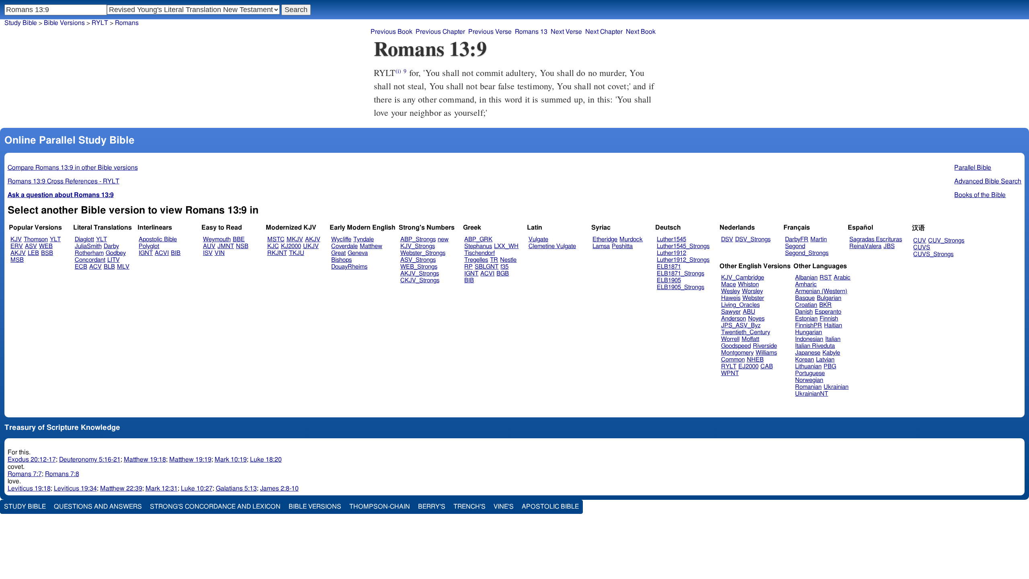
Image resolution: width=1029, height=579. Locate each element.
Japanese (807, 353)
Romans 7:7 (25, 474)
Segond (795, 246)
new (443, 239)
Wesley (730, 291)
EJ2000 (748, 366)
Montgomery (737, 353)
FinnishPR (808, 325)
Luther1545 (671, 239)
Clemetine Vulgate (552, 246)
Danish (804, 312)
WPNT (730, 373)
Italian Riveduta (815, 346)
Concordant (90, 260)
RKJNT (277, 253)
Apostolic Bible (550, 506)
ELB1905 (669, 280)
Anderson (733, 319)
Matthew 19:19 (190, 459)
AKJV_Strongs (419, 274)
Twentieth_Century (745, 332)
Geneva (358, 253)
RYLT (728, 366)
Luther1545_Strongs (683, 246)
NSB (242, 246)
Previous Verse (490, 32)
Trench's (469, 506)
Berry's (431, 506)
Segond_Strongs (806, 253)
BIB (175, 253)
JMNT (225, 246)
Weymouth (217, 239)
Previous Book (391, 32)
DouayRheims (349, 267)
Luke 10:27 (197, 488)
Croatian (806, 305)
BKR (825, 305)
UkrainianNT (811, 394)
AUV (209, 246)
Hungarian (808, 332)
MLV (123, 267)
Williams (766, 353)
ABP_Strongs (418, 239)
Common (733, 360)
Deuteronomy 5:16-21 (90, 459)
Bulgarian (829, 298)
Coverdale (344, 246)
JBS (889, 246)
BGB (502, 274)
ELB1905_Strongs (680, 287)
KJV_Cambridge (742, 278)
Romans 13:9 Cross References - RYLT (63, 181)
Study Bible (20, 23)
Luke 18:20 (266, 459)
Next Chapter (604, 32)
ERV (16, 246)
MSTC (276, 239)
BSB (47, 253)
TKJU (296, 253)
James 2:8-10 (279, 488)
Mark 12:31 (162, 488)
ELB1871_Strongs (680, 274)
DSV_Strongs (753, 239)
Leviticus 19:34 (75, 488)
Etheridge (604, 239)
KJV (16, 239)
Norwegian (809, 380)
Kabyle (831, 353)
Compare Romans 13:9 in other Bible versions (73, 167)
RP (468, 267)
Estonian (806, 319)
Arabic (842, 278)
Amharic (806, 284)
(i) (398, 71)
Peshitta (622, 246)
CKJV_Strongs (419, 280)
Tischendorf (479, 253)
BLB (109, 267)
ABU (749, 312)
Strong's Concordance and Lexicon (215, 506)
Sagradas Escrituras (875, 239)
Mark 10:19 (231, 459)
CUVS (921, 247)
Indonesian (809, 339)
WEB (46, 246)
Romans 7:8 (62, 474)
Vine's (504, 506)
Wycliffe (341, 239)
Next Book (641, 32)
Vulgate (538, 239)
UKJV (311, 246)
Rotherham (89, 253)
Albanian (806, 278)
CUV (919, 241)
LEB (33, 253)
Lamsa (601, 246)
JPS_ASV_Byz (740, 325)
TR (494, 260)
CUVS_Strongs (933, 254)
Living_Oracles (740, 305)
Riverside (765, 346)
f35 (504, 267)
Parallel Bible (972, 167)
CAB (766, 366)
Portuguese (810, 373)
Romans (127, 23)
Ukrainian (836, 387)
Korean (804, 360)
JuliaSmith (88, 246)
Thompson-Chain (379, 506)
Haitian (833, 325)
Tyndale (363, 239)
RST (826, 278)
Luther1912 (671, 253)
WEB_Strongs (418, 267)
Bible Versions (64, 23)
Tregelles (476, 260)
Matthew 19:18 (145, 459)
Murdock (631, 239)
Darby (111, 246)
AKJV (18, 253)
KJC (273, 246)
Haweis (730, 298)
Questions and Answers (98, 506)
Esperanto (828, 312)
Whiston (748, 284)
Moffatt (750, 339)
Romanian (808, 387)
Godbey (116, 253)
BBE (239, 239)
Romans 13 (531, 32)
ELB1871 (669, 267)
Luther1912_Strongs (683, 260)
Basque (805, 298)
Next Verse (566, 32)
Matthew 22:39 (121, 488)
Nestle (508, 260)
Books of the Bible (980, 195)
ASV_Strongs (418, 260)
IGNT (146, 253)
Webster (753, 298)
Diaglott (84, 239)
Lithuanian (808, 366)
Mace (728, 284)
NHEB (755, 360)
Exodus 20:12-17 (32, 459)
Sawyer (731, 312)
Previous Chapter (440, 32)
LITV (113, 260)
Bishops (341, 260)
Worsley (752, 291)
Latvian (825, 360)
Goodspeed (736, 346)
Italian (832, 339)
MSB (17, 260)
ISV (208, 253)
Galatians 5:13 (236, 488)
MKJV (295, 239)
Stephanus (478, 246)
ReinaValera (865, 246)
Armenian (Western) (821, 291)
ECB (81, 267)
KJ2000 (291, 246)
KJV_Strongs (417, 246)
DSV (727, 239)
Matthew (371, 246)
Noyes (756, 319)
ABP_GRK (478, 239)
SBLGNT (486, 267)
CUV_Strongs (946, 241)
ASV (31, 246)
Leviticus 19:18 (29, 488)
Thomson (36, 239)
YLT (55, 239)
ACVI (162, 253)
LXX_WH (506, 246)
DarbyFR (796, 239)
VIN (220, 253)
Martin (818, 239)
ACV (95, 267)
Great (338, 253)
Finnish (829, 319)
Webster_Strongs (422, 253)
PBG (830, 366)
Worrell (730, 339)
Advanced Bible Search (987, 181)
